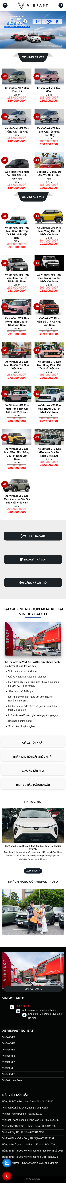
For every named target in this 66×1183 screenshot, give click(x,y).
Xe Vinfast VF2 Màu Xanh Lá (17, 90)
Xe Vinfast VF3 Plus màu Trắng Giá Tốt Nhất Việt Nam (49, 278)
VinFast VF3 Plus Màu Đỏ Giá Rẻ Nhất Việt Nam (49, 322)
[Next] (63, 835)
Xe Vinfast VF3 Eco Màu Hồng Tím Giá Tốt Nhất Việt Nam (17, 409)
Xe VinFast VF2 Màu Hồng (49, 90)
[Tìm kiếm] (60, 5)
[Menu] (5, 5)
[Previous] (2, 835)
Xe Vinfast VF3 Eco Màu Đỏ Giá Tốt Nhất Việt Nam (17, 365)
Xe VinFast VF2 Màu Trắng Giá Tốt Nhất (17, 130)
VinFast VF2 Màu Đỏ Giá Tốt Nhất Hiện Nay (49, 175)
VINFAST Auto (24, 676)
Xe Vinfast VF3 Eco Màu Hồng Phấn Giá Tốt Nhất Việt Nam (49, 365)
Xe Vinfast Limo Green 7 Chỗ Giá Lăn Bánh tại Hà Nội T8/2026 (33, 847)
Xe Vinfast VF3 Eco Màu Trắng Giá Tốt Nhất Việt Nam (49, 409)
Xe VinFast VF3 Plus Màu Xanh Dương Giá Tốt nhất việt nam (17, 232)
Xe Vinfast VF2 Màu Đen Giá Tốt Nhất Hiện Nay (17, 175)
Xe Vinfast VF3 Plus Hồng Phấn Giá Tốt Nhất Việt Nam (17, 322)
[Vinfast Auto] (33, 5)
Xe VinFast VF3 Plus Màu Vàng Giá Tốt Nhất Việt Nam (49, 231)
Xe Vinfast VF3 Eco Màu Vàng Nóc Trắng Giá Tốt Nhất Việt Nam (16, 453)
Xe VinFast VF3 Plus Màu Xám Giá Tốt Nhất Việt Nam (17, 278)
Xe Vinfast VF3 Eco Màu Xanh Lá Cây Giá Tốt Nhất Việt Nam (17, 499)
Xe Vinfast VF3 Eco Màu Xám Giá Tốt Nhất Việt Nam (49, 452)
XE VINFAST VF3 (33, 196)
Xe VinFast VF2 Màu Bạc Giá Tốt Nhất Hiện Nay (49, 132)
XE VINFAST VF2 (33, 57)
